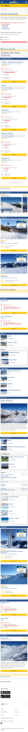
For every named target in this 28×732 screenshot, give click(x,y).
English (6, 704)
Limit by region (6, 55)
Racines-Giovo (4, 300)
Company (17, 712)
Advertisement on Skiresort (7, 718)
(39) (5, 27)
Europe (2, 63)
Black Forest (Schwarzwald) (20, 88)
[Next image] (26, 204)
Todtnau (9, 64)
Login (16, 715)
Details (14, 81)
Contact (2, 709)
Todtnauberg (5, 110)
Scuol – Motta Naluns (6, 316)
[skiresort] (14, 2)
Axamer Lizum (4, 618)
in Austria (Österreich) (12, 277)
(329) (6, 28)
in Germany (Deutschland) (12, 243)
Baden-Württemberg (12, 63)
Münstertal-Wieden (7, 133)
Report (13, 312)
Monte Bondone (5, 602)
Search (18, 52)
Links (16, 709)
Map (12, 52)
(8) (5, 25)
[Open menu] (2, 2)
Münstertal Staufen (11, 135)
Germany (6, 63)
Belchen (3, 85)
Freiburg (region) (18, 63)
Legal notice (4, 712)
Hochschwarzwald (4, 64)
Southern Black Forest (4, 87)
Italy (1, 302)
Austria (2, 620)
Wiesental (10, 89)
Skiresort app (4, 689)
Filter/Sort (6, 52)
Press (2, 715)
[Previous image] (2, 204)
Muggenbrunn (5, 158)
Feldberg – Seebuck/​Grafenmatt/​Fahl (12, 62)
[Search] (26, 2)
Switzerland (3, 318)
